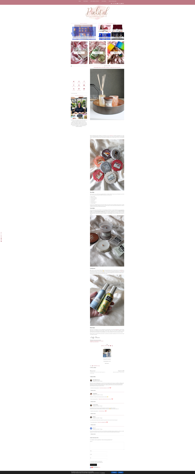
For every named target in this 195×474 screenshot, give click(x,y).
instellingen (103, 472)
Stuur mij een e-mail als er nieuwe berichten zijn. (97, 462)
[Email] (121, 3)
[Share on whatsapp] (98, 365)
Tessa (94, 416)
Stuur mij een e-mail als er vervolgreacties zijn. (96, 461)
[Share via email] (92, 365)
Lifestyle (94, 367)
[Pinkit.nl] (97, 10)
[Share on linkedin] (99, 365)
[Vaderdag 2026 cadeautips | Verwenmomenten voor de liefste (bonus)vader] (107, 353)
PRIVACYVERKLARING (112, 1)
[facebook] (114, 3)
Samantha (95, 404)
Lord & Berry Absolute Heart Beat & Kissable (96, 340)
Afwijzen (120, 472)
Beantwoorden (93, 390)
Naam (91, 450)
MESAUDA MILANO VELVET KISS (118, 371)
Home (80, 1)
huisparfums (117, 329)
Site (90, 457)
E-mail (91, 454)
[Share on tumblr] (96, 365)
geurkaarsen (111, 135)
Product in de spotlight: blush (102, 422)
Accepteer (114, 472)
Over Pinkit (85, 1)
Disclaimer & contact (94, 1)
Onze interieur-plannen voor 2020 (104, 387)
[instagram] (113, 3)
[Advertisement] (107, 127)
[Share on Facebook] (93, 365)
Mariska (95, 393)
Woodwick (121, 270)
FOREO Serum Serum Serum (94, 341)
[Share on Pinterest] (95, 365)
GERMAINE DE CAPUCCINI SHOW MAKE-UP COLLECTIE (97, 372)
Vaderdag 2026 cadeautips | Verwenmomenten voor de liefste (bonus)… (107, 361)
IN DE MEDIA (104, 1)
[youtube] (117, 3)
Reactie (91, 441)
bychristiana (96, 379)
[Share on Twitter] (94, 365)
